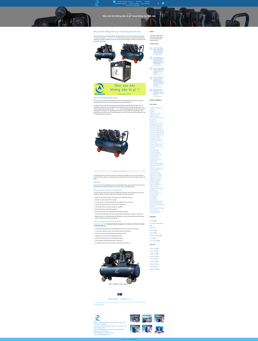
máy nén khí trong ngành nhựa (156, 169)
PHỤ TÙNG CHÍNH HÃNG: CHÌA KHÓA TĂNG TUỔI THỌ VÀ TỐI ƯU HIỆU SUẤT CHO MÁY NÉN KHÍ (158, 50)
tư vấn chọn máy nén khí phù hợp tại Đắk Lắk (156, 206)
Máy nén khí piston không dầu (119, 171)
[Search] (114, 2)
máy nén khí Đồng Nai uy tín (155, 184)
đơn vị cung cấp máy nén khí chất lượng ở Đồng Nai (157, 209)
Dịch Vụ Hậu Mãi (145, 3)
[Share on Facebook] (118, 294)
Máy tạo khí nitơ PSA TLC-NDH (156, 188)
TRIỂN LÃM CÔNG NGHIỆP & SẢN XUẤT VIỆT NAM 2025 (156, 202)
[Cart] (163, 3)
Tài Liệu (129, 13)
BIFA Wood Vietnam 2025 (155, 113)
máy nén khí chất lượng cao (155, 144)
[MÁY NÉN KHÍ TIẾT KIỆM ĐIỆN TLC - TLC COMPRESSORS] (100, 3)
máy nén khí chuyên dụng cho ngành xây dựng (156, 142)
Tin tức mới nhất (154, 240)
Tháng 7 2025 (153, 253)
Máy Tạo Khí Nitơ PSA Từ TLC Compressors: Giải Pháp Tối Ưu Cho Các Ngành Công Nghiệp (158, 71)
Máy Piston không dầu (99, 224)
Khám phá (152, 233)
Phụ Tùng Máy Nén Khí (120, 3)
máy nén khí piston (154, 156)
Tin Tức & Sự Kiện (133, 3)
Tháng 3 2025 (153, 258)
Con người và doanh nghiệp (156, 223)
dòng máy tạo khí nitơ (154, 115)
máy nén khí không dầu (154, 152)
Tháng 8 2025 (153, 251)
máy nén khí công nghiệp (155, 179)
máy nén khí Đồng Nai (154, 182)
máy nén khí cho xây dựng (155, 139)
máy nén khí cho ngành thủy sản (156, 130)
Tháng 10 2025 (153, 248)
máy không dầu (153, 123)
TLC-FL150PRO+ (153, 197)
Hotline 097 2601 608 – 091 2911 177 (125, 1)
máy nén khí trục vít (154, 171)
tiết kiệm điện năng (154, 195)
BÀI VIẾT (152, 220)
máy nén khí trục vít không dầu (112, 190)
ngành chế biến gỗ (153, 190)
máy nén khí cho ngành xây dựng (156, 134)
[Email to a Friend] (121, 294)
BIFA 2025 (152, 111)
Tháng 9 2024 (153, 266)
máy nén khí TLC (153, 161)
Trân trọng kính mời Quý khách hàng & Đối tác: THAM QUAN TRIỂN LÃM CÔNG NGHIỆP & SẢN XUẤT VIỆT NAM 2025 (158, 60)
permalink (129, 299)
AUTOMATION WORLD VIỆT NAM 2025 (156, 109)
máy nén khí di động (154, 150)
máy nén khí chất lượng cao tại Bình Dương (156, 147)
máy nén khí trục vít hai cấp (155, 177)
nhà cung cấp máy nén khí (155, 192)
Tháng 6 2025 (153, 256)
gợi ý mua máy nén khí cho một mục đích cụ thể (156, 119)
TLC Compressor (153, 199)
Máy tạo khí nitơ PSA (154, 186)
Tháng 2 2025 (153, 261)
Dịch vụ (151, 227)
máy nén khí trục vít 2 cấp (155, 173)
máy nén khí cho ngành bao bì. (156, 125)
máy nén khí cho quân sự (155, 136)
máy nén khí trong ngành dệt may (156, 163)
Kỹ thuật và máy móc (155, 235)
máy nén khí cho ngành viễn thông (157, 132)
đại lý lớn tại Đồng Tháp (155, 212)
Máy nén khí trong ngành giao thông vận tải (156, 166)
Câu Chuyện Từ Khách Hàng (132, 5)
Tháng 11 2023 (153, 269)
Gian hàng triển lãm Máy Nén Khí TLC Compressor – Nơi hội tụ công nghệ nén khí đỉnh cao (158, 92)
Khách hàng (153, 230)
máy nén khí (116, 108)
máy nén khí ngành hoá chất (155, 154)
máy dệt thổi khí (153, 121)
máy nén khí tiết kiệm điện (155, 159)
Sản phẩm (147, 1)
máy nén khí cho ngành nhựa (156, 128)
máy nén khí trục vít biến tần (155, 175)
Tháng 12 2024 (153, 264)
